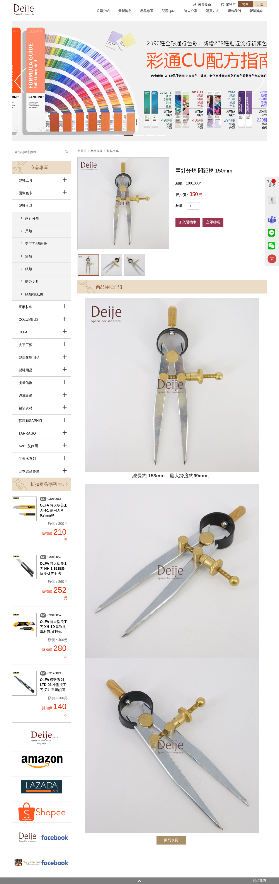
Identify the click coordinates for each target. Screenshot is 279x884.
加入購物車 (187, 222)
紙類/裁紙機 (34, 294)
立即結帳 (213, 222)
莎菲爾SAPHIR (30, 421)
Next (259, 80)
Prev (20, 80)
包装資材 (25, 408)
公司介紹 (103, 11)
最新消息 (124, 11)
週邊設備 (25, 395)
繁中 (245, 4)
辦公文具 (32, 281)
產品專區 (146, 11)
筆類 (28, 256)
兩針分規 (32, 218)
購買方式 (212, 11)
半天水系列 (27, 459)
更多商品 (58, 484)
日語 (260, 4)
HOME (23, 9)
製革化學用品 (29, 357)
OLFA (23, 332)
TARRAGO (27, 433)
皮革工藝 (25, 345)
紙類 (28, 269)
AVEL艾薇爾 (28, 446)
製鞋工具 (25, 180)
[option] (123, 204)
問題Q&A (168, 11)
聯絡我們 (234, 11)
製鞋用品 (25, 370)
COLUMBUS (29, 319)
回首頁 (82, 151)
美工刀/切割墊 (36, 244)
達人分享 (190, 11)
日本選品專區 (29, 471)
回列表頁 (171, 840)
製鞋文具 (113, 151)
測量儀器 (25, 383)
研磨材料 (25, 307)
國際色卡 (25, 193)
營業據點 (256, 11)
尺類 (28, 231)
